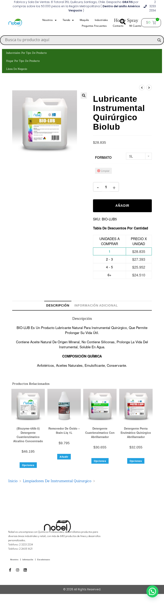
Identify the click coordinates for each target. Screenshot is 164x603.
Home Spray (126, 20)
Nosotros (47, 20)
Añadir (122, 205)
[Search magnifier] (159, 40)
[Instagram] (17, 570)
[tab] (57, 305)
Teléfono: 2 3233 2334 (20, 544)
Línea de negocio (16, 69)
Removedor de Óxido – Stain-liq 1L (64, 430)
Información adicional (96, 305)
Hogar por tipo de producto (23, 61)
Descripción (57, 305)
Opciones (28, 465)
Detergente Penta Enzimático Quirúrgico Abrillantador (136, 432)
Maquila (84, 20)
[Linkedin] (25, 570)
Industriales (101, 20)
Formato (103, 157)
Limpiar (105, 171)
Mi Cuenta (135, 26)
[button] (84, 95)
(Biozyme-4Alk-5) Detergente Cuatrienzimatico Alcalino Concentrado (28, 434)
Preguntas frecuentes (94, 26)
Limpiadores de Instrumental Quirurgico (57, 481)
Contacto (118, 26)
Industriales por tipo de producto (26, 53)
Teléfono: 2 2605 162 (20, 549)
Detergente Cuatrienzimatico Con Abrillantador (100, 432)
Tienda (66, 20)
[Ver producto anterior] (142, 87)
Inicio (13, 481)
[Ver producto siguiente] (149, 87)
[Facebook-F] (10, 570)
